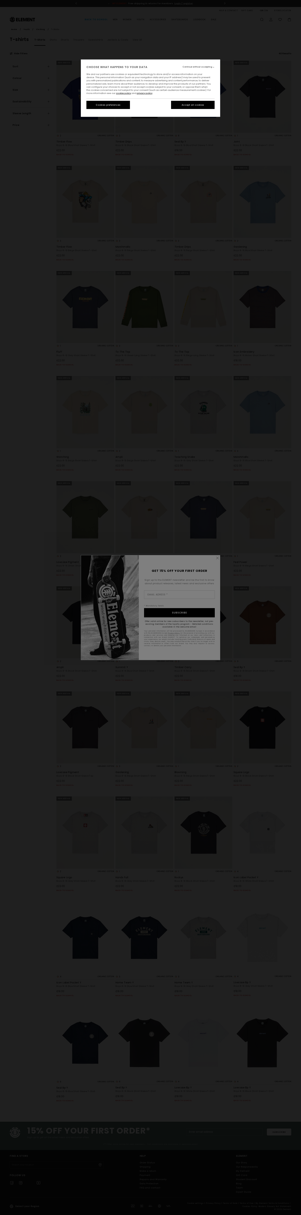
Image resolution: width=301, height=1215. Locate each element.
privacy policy (144, 93)
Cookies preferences (108, 104)
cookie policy (123, 93)
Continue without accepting (197, 67)
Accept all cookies (193, 104)
